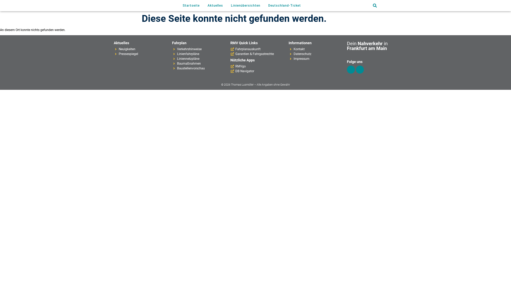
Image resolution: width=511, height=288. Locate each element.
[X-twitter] (360, 70)
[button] (374, 5)
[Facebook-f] (351, 70)
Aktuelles (215, 5)
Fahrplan (179, 43)
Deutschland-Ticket (284, 5)
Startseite (191, 5)
